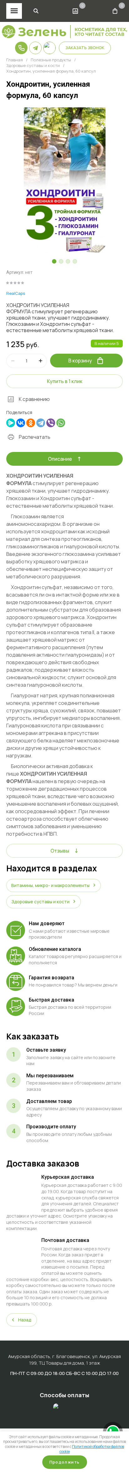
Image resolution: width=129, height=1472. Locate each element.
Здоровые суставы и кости (33, 65)
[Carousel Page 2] (61, 261)
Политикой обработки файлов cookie (91, 1449)
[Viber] (50, 422)
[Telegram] (40, 422)
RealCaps (15, 293)
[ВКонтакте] (20, 422)
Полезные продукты (51, 60)
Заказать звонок (84, 47)
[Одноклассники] (30, 422)
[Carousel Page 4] (75, 261)
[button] (36, 11)
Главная (14, 60)
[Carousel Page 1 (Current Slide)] (54, 261)
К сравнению (34, 399)
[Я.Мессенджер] (10, 422)
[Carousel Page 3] (68, 261)
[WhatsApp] (60, 422)
